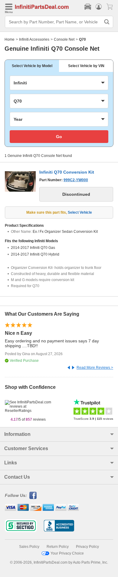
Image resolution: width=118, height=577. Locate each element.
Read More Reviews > (95, 367)
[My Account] (98, 6)
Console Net (64, 39)
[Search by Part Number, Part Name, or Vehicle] (106, 21)
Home (10, 39)
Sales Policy (29, 547)
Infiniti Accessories (34, 39)
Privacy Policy (87, 547)
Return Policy (58, 547)
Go (59, 136)
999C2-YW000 (76, 180)
